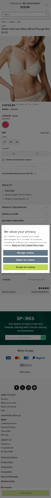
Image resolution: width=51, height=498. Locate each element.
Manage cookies (25, 253)
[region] (25, 249)
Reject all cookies (25, 260)
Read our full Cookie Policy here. (28, 245)
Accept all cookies (25, 267)
